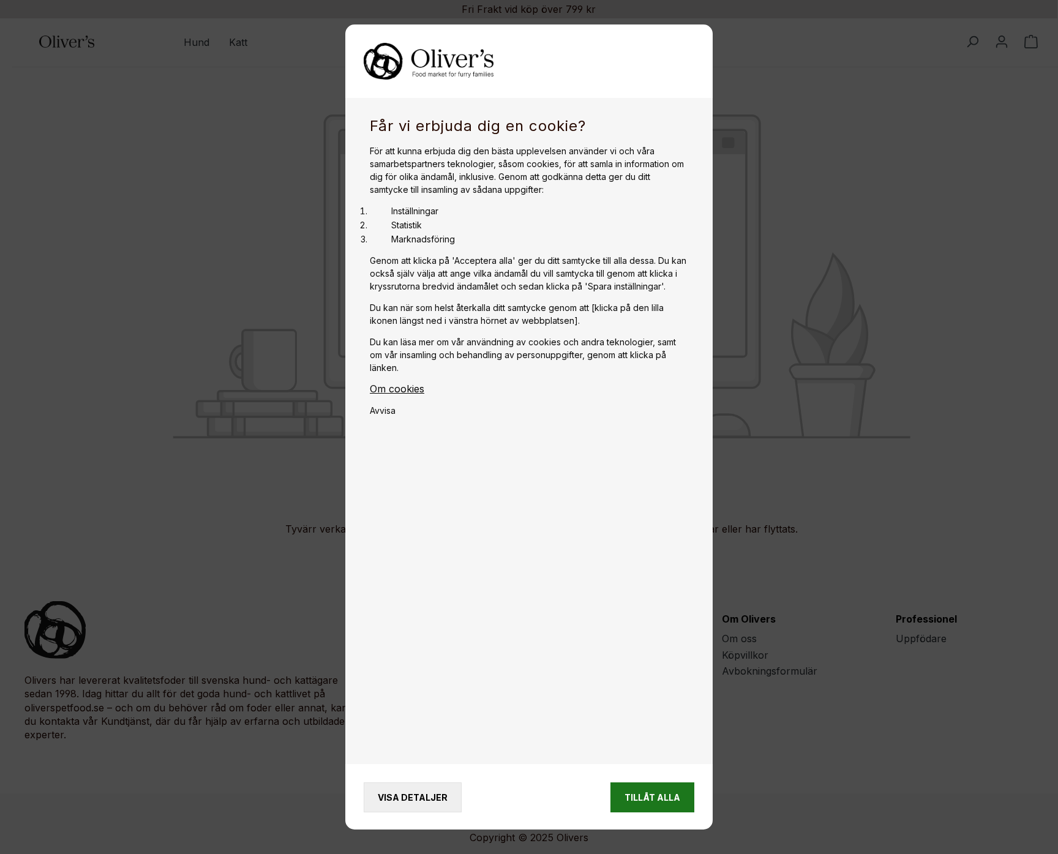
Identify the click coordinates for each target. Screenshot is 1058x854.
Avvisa (383, 410)
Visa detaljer (413, 797)
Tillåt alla (652, 797)
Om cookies (397, 389)
